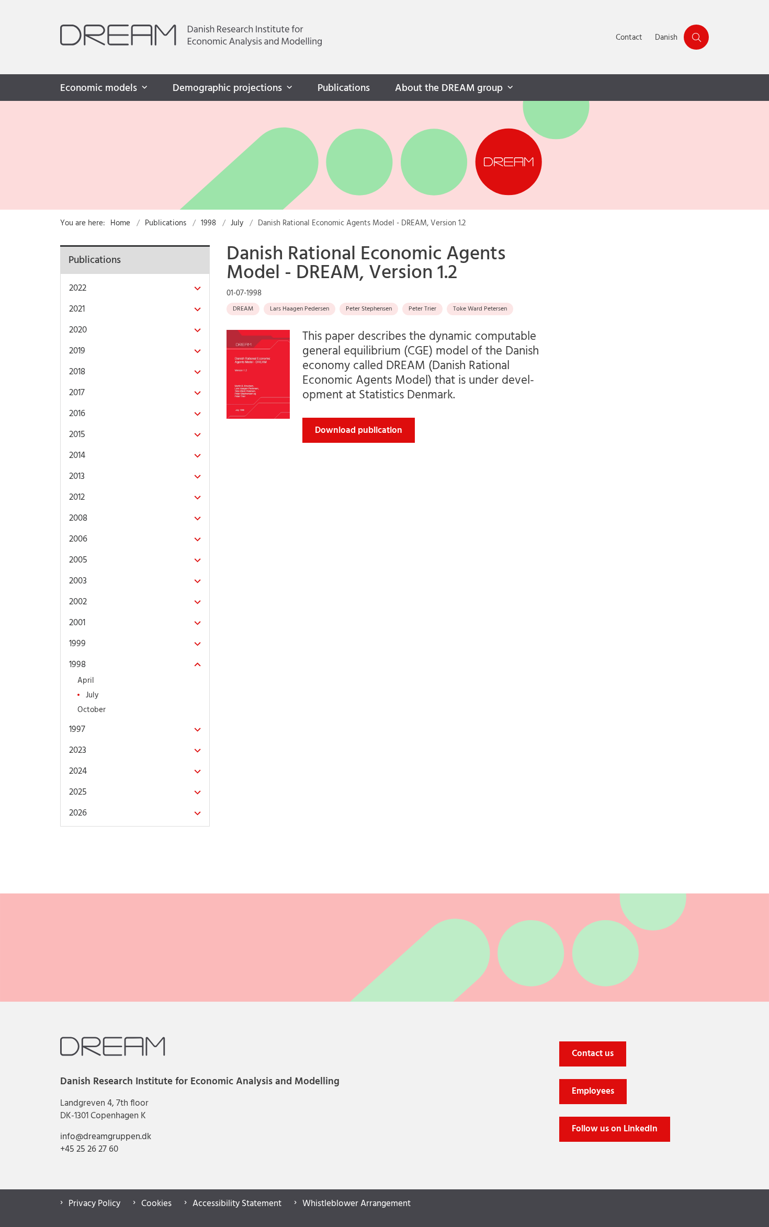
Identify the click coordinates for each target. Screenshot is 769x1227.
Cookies (156, 1204)
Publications (344, 88)
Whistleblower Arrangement (356, 1204)
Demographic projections (227, 88)
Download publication (358, 430)
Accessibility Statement (237, 1204)
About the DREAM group (449, 88)
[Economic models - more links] (143, 88)
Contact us (593, 1054)
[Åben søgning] (696, 37)
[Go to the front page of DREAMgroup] (334, 37)
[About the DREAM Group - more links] (509, 88)
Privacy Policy (94, 1204)
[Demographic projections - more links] (288, 88)
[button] (195, 289)
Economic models (98, 88)
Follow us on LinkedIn (615, 1129)
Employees (593, 1091)
